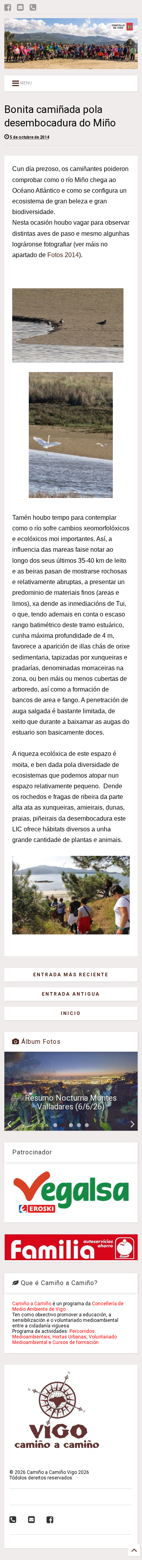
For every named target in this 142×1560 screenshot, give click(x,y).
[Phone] (33, 8)
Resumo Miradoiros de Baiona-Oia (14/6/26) (71, 1102)
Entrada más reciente (70, 974)
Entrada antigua (71, 994)
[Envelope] (20, 8)
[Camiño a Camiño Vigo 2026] (71, 65)
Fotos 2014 (63, 255)
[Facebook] (7, 8)
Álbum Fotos (40, 1041)
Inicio (71, 1013)
